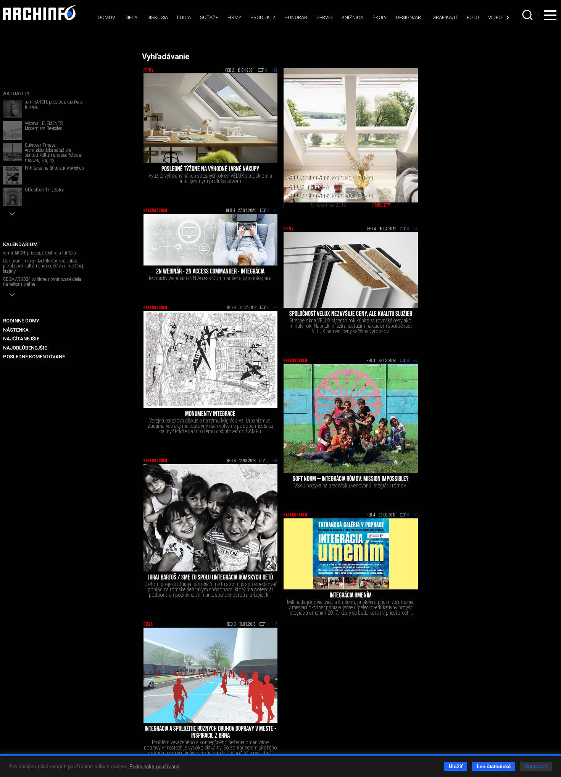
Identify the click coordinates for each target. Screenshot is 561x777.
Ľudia (184, 17)
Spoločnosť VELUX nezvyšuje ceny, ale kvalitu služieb (350, 314)
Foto (473, 17)
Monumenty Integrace (210, 414)
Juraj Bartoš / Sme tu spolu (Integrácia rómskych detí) (210, 578)
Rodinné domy (21, 321)
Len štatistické (494, 766)
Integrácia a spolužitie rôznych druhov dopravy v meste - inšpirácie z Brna (210, 733)
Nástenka (16, 330)
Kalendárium (155, 211)
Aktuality (16, 93)
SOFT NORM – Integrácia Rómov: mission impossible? (350, 479)
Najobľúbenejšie (25, 348)
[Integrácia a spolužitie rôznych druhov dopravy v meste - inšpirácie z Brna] (210, 675)
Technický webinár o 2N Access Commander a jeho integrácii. (210, 278)
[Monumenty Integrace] (210, 359)
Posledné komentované (34, 356)
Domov (106, 17)
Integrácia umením (351, 595)
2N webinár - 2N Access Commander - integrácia (210, 272)
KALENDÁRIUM (20, 244)
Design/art (409, 17)
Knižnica (352, 17)
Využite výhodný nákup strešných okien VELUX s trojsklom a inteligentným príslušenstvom (210, 178)
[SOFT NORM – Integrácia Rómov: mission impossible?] (351, 418)
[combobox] (528, 14)
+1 (275, 211)
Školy (379, 17)
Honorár (295, 17)
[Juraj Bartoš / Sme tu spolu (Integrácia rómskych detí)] (210, 518)
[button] (12, 214)
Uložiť (456, 766)
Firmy (234, 17)
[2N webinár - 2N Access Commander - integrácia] (210, 240)
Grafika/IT (445, 17)
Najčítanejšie (21, 339)
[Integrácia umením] (351, 553)
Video (495, 17)
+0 (415, 361)
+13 (274, 70)
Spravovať (536, 766)
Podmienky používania (155, 766)
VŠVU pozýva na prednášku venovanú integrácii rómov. (350, 485)
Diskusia (157, 17)
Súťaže (209, 17)
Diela (130, 17)
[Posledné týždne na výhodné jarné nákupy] (210, 118)
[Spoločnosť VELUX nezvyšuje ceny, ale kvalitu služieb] (351, 270)
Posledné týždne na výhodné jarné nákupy (210, 169)
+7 (415, 229)
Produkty (262, 17)
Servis (324, 17)
